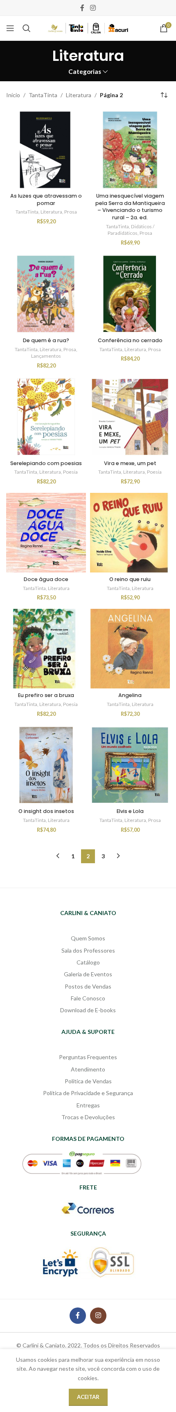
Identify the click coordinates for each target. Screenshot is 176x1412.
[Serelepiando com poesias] (46, 417)
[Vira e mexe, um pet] (130, 417)
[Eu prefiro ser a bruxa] (46, 648)
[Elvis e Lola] (130, 765)
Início (13, 94)
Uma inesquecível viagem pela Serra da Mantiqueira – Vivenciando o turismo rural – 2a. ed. (130, 206)
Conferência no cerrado (130, 340)
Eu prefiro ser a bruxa (46, 695)
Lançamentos (46, 356)
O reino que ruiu (130, 579)
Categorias (84, 72)
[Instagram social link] (92, 8)
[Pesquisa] (26, 28)
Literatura (78, 94)
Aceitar (88, 1397)
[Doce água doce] (46, 532)
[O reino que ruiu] (130, 532)
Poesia (70, 472)
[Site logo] (88, 27)
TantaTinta (43, 94)
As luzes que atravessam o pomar (46, 199)
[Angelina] (130, 648)
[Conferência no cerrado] (130, 294)
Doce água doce (46, 579)
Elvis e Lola (130, 811)
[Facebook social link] (82, 8)
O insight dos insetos (46, 811)
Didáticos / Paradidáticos (131, 229)
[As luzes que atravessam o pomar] (46, 149)
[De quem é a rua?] (46, 294)
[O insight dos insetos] (46, 765)
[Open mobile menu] (10, 28)
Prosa (70, 212)
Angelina (130, 695)
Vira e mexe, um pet (130, 463)
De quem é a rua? (46, 340)
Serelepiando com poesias (46, 463)
